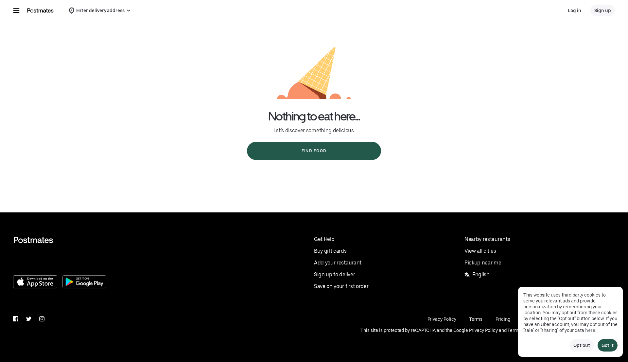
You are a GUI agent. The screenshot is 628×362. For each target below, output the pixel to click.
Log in (574, 10)
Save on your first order (341, 286)
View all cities (480, 251)
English (481, 274)
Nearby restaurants (487, 239)
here (590, 330)
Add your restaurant (337, 263)
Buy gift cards (330, 251)
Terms (475, 319)
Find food (314, 151)
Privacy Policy (441, 319)
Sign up (602, 10)
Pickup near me (482, 263)
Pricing (503, 319)
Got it (608, 345)
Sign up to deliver (334, 274)
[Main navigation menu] (16, 10)
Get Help (324, 239)
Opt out (581, 345)
